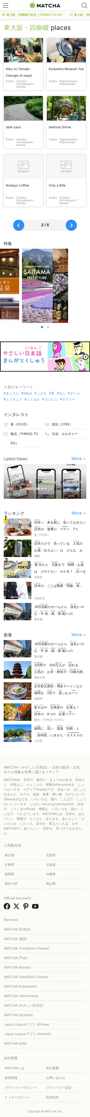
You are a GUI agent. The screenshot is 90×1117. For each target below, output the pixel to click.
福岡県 (9, 874)
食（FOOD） (20, 424)
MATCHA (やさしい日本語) (23, 1005)
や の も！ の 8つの (58, 710)
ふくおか (33, 399)
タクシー (68, 399)
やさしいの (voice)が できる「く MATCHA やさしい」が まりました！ (44, 485)
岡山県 (51, 883)
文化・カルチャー (65, 434)
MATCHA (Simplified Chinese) (26, 977)
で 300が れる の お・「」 (60, 668)
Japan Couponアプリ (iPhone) (26, 1024)
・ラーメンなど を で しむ (60, 689)
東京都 (9, 855)
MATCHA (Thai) (15, 958)
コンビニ (51, 399)
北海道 (51, 864)
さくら (75, 393)
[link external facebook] (8, 907)
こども (41, 393)
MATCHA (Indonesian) (20, 986)
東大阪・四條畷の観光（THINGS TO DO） (35, 14)
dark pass (13, 127)
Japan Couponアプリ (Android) (27, 1034)
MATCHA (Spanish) (18, 1015)
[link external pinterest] (27, 907)
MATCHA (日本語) (17, 929)
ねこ (62, 393)
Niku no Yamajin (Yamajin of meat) (19, 72)
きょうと (12, 393)
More (77, 458)
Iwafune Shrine (60, 127)
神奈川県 (11, 883)
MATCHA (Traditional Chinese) (26, 948)
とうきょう (14, 399)
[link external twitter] (17, 907)
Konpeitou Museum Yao (66, 69)
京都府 (9, 864)
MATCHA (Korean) (17, 967)
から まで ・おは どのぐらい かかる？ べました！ (60, 567)
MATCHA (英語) (15, 939)
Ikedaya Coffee (17, 185)
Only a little (57, 185)
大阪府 (51, 855)
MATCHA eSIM (15, 1043)
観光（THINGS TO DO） (24, 438)
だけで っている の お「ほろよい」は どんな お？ (60, 546)
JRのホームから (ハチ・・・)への (59, 609)
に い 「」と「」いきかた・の (60, 731)
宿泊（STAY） (62, 424)
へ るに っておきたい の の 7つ (60, 525)
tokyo (28, 393)
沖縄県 (51, 874)
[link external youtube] (36, 907)
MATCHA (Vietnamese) (21, 996)
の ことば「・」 (58, 585)
